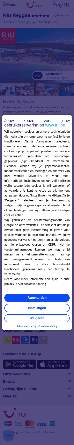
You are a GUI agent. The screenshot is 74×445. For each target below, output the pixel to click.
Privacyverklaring (26, 326)
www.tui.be (55, 125)
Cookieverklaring (48, 326)
